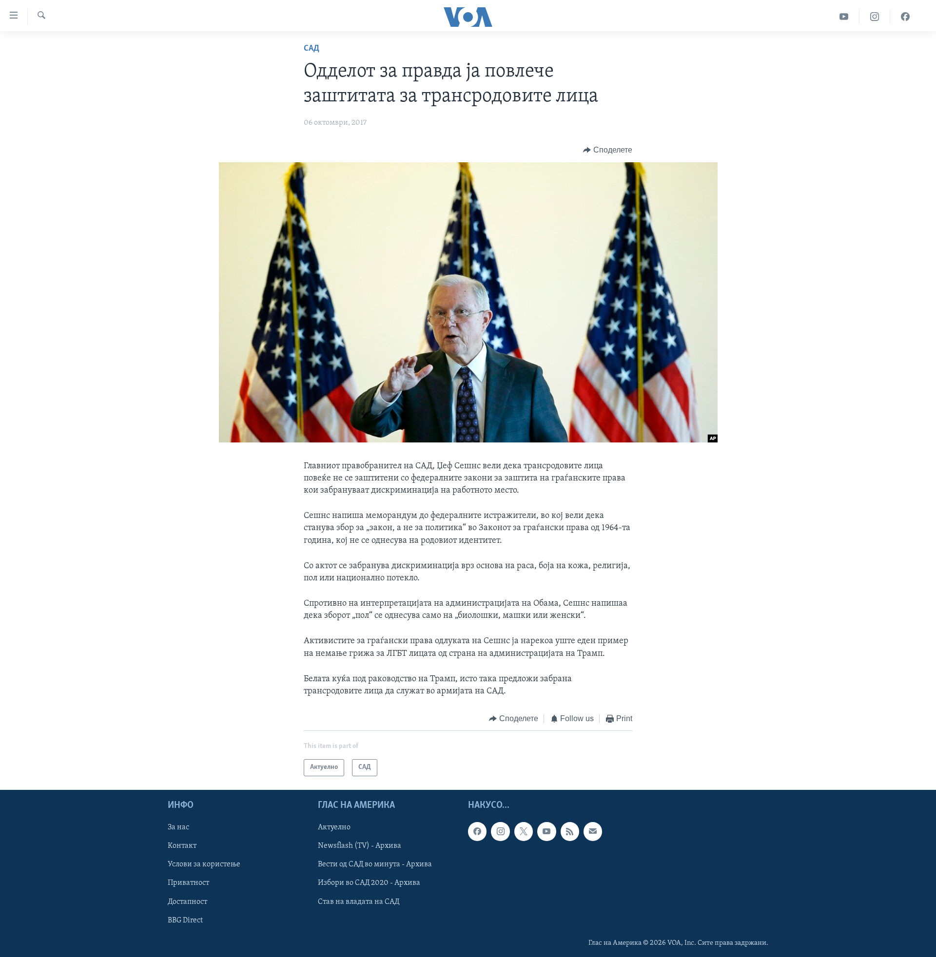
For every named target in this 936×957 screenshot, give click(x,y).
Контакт (182, 846)
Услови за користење (204, 864)
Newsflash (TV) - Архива (359, 846)
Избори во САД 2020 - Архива (369, 883)
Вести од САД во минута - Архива (375, 864)
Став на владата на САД (358, 901)
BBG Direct (185, 920)
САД (311, 48)
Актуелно (334, 827)
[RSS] (570, 831)
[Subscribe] (593, 831)
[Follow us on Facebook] (477, 831)
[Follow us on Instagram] (500, 831)
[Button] (607, 150)
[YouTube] (844, 16)
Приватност (188, 883)
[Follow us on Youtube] (546, 831)
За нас (178, 827)
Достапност (187, 901)
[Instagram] (874, 16)
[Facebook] (905, 16)
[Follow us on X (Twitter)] (523, 831)
